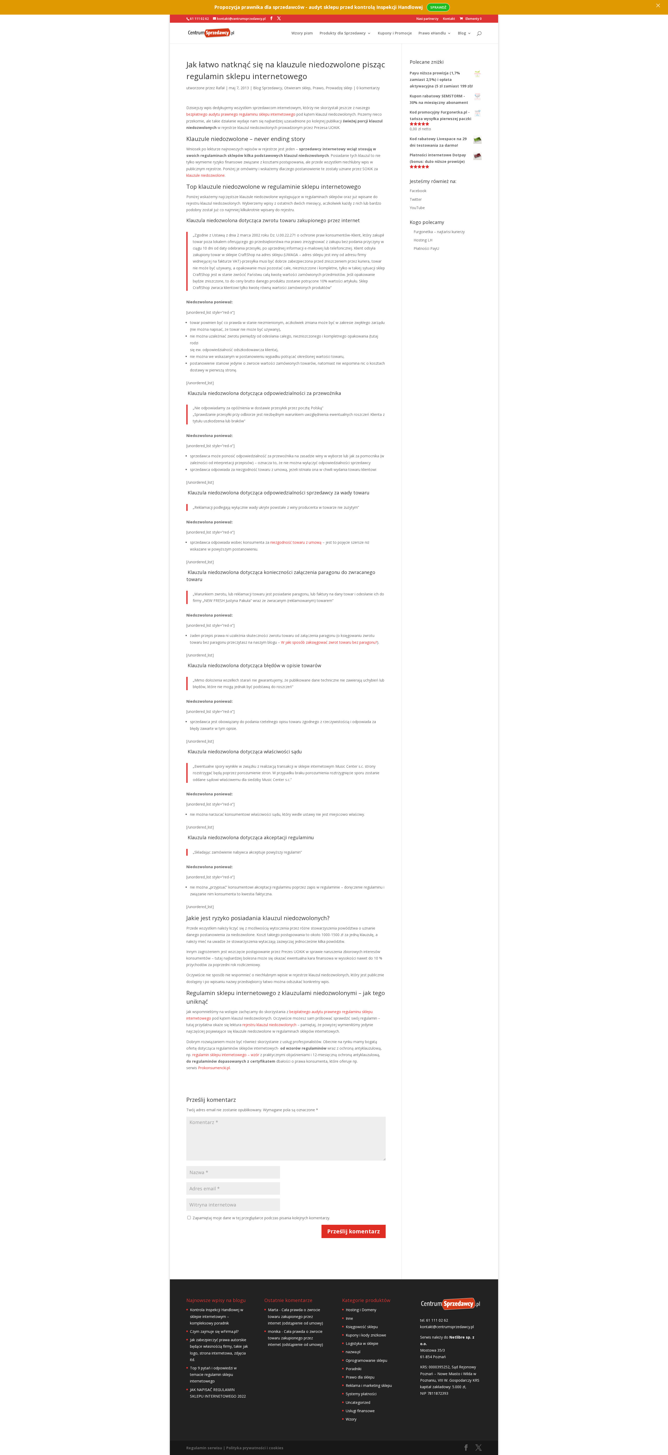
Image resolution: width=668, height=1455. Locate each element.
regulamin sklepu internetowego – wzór (225, 1054)
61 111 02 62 (199, 18)
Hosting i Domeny (361, 1309)
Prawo (318, 87)
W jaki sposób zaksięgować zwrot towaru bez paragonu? (329, 642)
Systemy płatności (361, 1393)
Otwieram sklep (297, 87)
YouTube (417, 207)
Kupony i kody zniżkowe (366, 1335)
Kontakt (449, 19)
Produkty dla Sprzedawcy (343, 33)
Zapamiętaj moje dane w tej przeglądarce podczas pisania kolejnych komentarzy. (261, 1217)
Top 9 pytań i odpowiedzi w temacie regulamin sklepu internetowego (213, 1374)
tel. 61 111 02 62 (434, 1320)
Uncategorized (358, 1402)
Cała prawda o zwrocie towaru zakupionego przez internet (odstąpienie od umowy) (295, 1316)
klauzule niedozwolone (205, 175)
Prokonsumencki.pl (214, 1067)
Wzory (351, 1419)
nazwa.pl (353, 1351)
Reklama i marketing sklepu (369, 1385)
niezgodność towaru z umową (295, 542)
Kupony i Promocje (395, 33)
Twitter (416, 199)
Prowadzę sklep (339, 87)
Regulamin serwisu (204, 1447)
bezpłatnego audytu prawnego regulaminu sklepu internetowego (240, 114)
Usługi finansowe (360, 1410)
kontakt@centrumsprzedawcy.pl (447, 1326)
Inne (349, 1318)
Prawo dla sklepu (360, 1377)
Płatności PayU (426, 248)
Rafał (220, 87)
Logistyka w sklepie (362, 1343)
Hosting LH (423, 240)
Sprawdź (438, 7)
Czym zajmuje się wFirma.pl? (214, 1331)
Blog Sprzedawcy (267, 87)
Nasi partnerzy (427, 19)
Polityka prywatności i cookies (254, 1447)
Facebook (418, 190)
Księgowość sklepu (362, 1326)
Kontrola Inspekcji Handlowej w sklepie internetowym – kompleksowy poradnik (216, 1316)
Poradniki (353, 1368)
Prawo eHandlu (432, 33)
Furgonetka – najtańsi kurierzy (439, 231)
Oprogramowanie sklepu (366, 1360)
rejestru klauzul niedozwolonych (268, 1024)
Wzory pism (302, 33)
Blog (462, 33)
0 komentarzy (368, 87)
